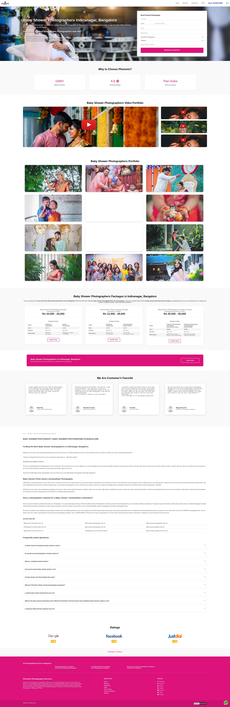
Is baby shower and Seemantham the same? (40, 577)
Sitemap (106, 693)
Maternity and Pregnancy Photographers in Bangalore (140, 666)
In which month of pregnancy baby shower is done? (42, 545)
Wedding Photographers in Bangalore (64, 666)
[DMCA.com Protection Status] (200, 704)
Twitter (161, 692)
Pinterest (161, 694)
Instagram (161, 681)
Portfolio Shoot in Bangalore (134, 668)
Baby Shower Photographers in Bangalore (66, 668)
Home (177, 3)
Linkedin (161, 688)
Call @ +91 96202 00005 (215, 3)
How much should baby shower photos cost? (40, 569)
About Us (185, 3)
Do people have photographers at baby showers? (42, 553)
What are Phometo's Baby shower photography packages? (45, 585)
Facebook (161, 683)
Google (160, 686)
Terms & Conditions (109, 691)
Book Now (53, 339)
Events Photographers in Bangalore (100, 668)
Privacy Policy (108, 689)
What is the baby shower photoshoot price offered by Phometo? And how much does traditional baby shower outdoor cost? (67, 601)
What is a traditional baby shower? (36, 561)
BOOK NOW (190, 360)
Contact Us (195, 3)
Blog (227, 3)
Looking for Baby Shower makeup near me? (40, 609)
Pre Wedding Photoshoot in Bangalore (100, 666)
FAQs (203, 3)
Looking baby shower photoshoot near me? (40, 593)
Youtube (161, 690)
